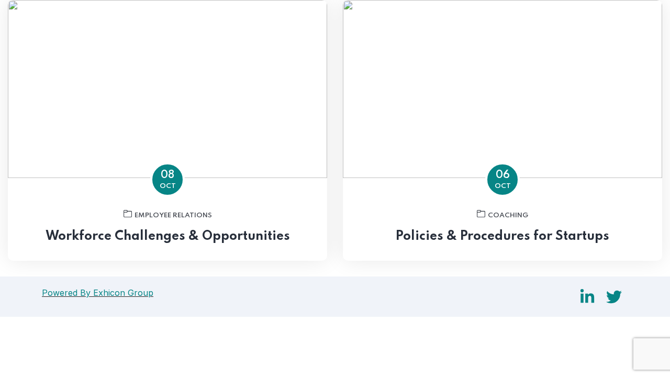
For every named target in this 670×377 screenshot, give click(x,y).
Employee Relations (173, 215)
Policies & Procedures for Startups (502, 236)
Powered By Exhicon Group (97, 292)
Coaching (508, 215)
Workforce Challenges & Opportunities (168, 236)
